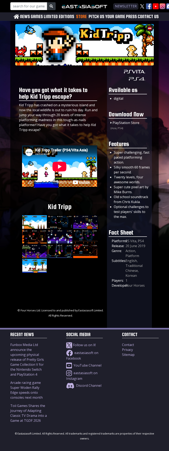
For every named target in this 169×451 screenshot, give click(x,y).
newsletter (126, 6)
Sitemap (128, 354)
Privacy (127, 349)
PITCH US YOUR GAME (107, 16)
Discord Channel (88, 385)
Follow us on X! (84, 345)
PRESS (131, 16)
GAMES (37, 16)
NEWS (25, 16)
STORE (81, 16)
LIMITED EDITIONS (59, 16)
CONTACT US (148, 16)
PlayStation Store (126, 122)
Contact (128, 344)
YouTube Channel (87, 365)
